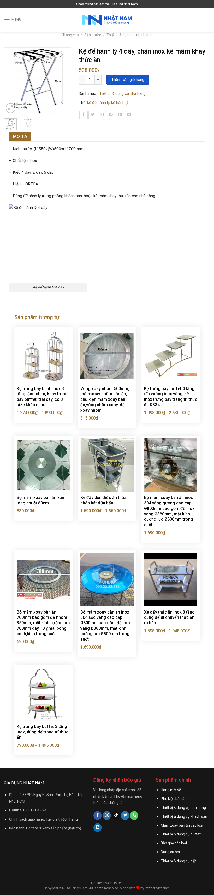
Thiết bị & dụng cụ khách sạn (184, 816)
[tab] (20, 136)
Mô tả (20, 136)
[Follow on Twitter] (125, 815)
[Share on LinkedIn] (120, 115)
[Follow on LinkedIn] (97, 827)
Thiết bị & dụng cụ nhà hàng (129, 35)
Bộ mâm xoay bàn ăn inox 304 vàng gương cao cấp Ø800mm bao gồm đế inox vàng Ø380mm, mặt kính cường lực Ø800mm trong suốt (169, 511)
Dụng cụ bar (170, 852)
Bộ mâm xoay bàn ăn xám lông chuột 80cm (41, 500)
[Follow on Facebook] (97, 815)
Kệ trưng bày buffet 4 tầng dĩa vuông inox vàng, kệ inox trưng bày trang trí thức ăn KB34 (170, 396)
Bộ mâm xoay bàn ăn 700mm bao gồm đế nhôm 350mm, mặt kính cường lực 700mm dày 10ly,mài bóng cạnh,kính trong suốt (43, 623)
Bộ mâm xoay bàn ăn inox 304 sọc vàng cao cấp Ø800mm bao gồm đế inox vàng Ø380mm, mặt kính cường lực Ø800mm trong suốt (105, 626)
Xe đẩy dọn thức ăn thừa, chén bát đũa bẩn (104, 500)
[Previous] (10, 80)
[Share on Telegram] (129, 115)
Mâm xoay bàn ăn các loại (182, 825)
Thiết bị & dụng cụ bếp (179, 861)
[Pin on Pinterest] (111, 115)
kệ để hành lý (98, 102)
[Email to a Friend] (102, 115)
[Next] (64, 80)
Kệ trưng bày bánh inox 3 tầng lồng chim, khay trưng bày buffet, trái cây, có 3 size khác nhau (42, 396)
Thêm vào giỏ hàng (127, 79)
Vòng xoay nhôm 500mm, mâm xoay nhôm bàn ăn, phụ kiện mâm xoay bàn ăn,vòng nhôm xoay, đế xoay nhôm (104, 399)
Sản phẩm (92, 35)
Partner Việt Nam (157, 888)
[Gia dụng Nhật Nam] (107, 20)
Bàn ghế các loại (174, 843)
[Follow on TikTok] (116, 815)
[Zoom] (11, 108)
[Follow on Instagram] (107, 815)
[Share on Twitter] (92, 115)
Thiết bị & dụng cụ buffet (181, 834)
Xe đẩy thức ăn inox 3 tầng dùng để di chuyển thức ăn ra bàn (169, 618)
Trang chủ (70, 35)
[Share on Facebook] (83, 115)
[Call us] (134, 815)
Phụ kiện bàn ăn (174, 799)
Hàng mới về (171, 790)
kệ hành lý (119, 102)
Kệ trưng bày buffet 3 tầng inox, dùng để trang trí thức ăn (42, 732)
